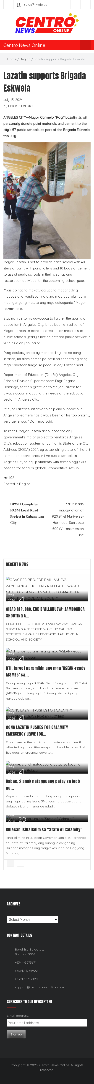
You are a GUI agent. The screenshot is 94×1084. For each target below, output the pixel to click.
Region (25, 59)
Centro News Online (24, 45)
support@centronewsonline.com (39, 987)
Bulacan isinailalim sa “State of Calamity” (44, 829)
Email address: (18, 1015)
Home (11, 59)
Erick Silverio (20, 106)
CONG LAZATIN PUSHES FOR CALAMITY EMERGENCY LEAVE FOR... (37, 730)
